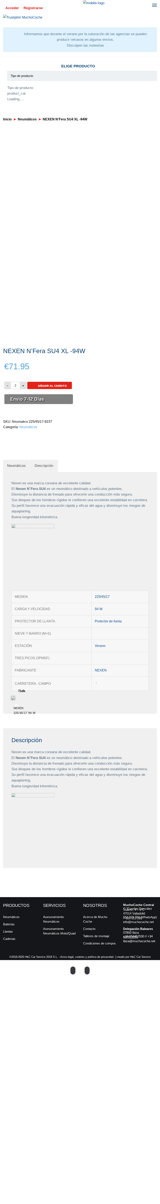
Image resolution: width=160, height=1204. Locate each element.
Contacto (89, 929)
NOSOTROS (95, 905)
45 (103, 596)
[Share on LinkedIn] (23, 436)
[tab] (16, 466)
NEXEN (101, 670)
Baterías (9, 924)
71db (21, 691)
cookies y (81, 956)
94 (97, 609)
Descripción (44, 466)
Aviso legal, (67, 956)
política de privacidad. (101, 956)
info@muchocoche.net (138, 922)
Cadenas (9, 939)
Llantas (8, 931)
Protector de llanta (108, 621)
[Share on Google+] (14, 436)
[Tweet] (9, 436)
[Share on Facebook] (4, 436)
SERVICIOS (54, 905)
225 (97, 596)
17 (108, 596)
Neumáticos (27, 119)
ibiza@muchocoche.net (139, 941)
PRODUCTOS (16, 905)
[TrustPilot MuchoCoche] (22, 17)
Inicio (7, 119)
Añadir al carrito (52, 385)
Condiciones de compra (99, 943)
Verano (100, 646)
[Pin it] (19, 436)
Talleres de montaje (96, 936)
